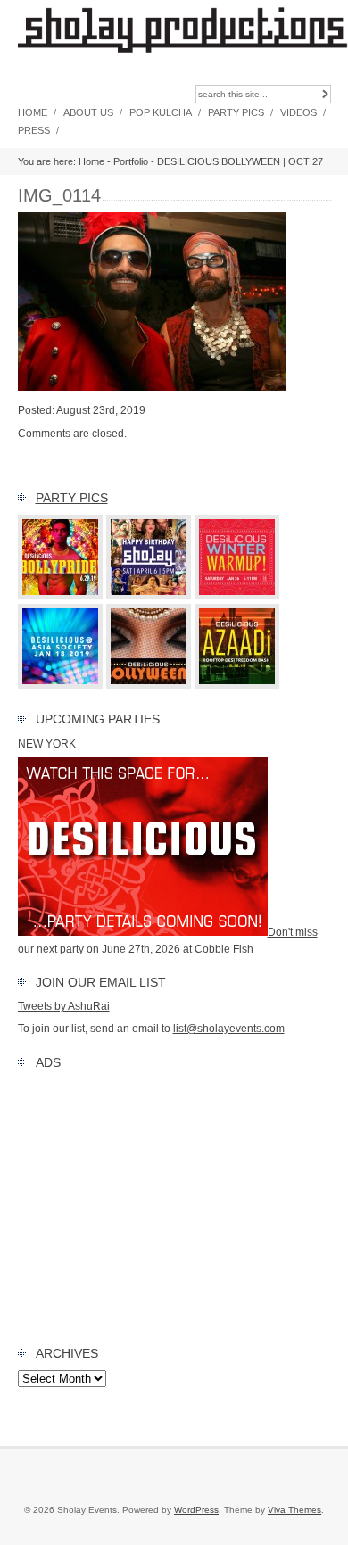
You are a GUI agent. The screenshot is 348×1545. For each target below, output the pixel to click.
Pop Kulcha (160, 112)
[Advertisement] (174, 1203)
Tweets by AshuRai (64, 1006)
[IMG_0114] (152, 387)
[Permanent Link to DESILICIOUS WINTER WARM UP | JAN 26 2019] (237, 596)
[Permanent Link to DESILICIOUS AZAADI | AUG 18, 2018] (237, 685)
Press (34, 130)
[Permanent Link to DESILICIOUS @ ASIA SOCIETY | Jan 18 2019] (61, 685)
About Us (88, 112)
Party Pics (236, 112)
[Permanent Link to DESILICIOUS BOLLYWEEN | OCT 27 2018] (149, 685)
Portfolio (130, 161)
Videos (298, 112)
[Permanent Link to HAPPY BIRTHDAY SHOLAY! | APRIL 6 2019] (149, 596)
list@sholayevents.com (229, 1028)
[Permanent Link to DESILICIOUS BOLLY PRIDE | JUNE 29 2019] (61, 596)
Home (32, 112)
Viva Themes (294, 1510)
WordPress (196, 1510)
